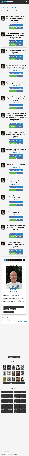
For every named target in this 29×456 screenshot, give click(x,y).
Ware (9, 407)
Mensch (15, 392)
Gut (8, 399)
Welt (2, 394)
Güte (2, 402)
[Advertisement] (14, 340)
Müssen (15, 407)
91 (23, 259)
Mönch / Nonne (15, 307)
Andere (9, 397)
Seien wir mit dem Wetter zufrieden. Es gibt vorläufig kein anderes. (16, 244)
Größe (21, 397)
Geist (21, 404)
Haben (9, 394)
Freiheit (15, 409)
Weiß (9, 412)
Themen (17, 357)
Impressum (8, 454)
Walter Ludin (16, 22)
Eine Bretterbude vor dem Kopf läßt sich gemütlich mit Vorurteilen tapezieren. (16, 227)
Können (9, 402)
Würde (2, 407)
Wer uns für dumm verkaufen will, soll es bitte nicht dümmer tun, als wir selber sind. (16, 18)
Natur (15, 402)
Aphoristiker (6, 309)
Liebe (21, 392)
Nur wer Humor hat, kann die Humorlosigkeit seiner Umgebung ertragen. (15, 134)
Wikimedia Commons (15, 289)
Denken (21, 412)
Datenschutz (14, 454)
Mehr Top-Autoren (14, 383)
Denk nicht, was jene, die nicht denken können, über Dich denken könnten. (15, 98)
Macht (21, 394)
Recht (15, 404)
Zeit (2, 397)
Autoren (11, 357)
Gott (15, 394)
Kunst (2, 409)
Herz (8, 404)
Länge (15, 412)
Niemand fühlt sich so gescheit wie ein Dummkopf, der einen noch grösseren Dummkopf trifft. (16, 67)
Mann (5, 307)
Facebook (3, 454)
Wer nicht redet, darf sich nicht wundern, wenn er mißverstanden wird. (15, 181)
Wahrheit (16, 397)
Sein (8, 392)
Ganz (15, 399)
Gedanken (10, 409)
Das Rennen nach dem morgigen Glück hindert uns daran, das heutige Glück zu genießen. (15, 35)
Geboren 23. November (8, 311)
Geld (2, 412)
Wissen (21, 407)
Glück (2, 399)
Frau (21, 402)
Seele (2, 404)
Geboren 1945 (13, 309)
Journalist (22, 307)
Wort (21, 409)
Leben (2, 392)
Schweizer (9, 307)
